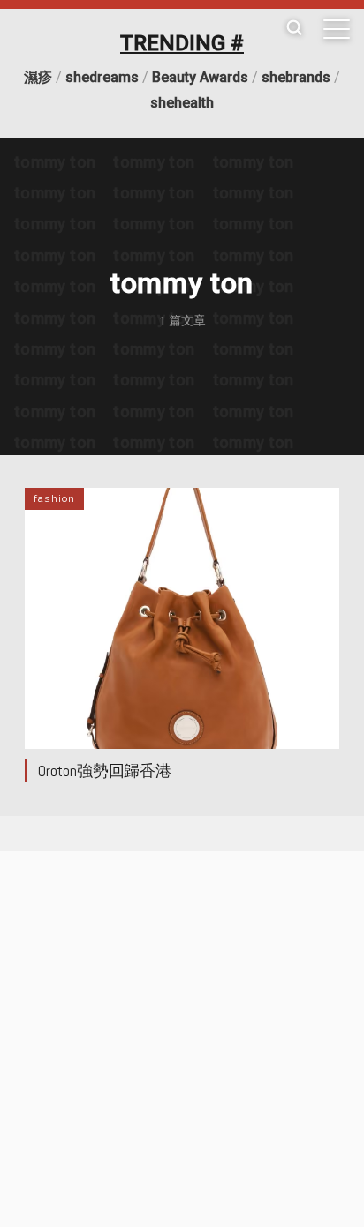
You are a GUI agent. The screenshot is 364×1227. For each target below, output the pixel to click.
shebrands (296, 77)
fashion (54, 498)
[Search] (294, 28)
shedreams (102, 77)
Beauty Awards (200, 77)
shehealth (182, 102)
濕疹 (38, 77)
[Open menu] (336, 29)
